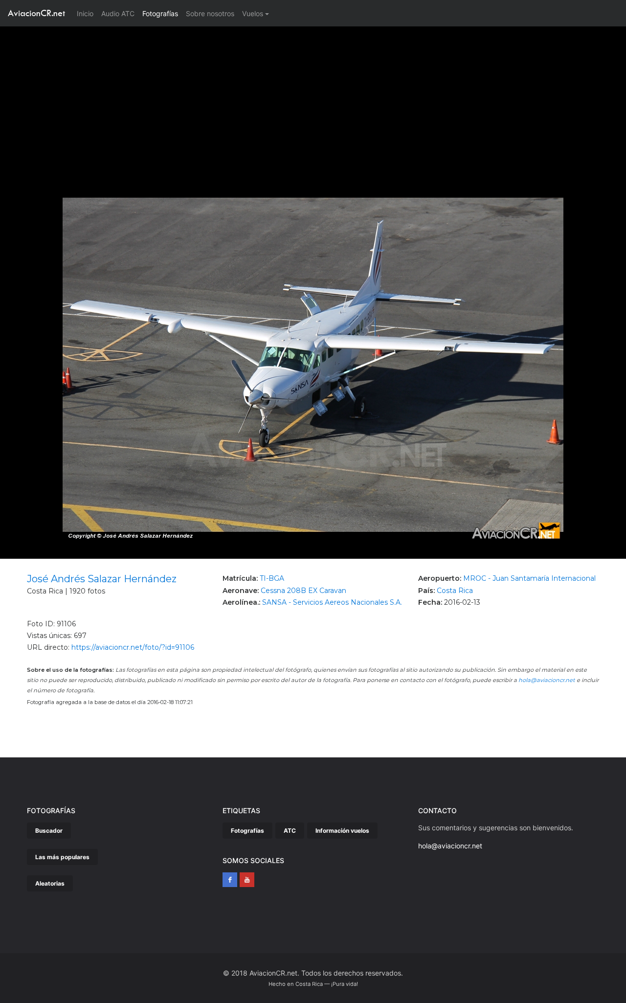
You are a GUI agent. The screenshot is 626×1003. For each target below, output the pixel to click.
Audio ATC (117, 13)
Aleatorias (50, 883)
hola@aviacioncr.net (546, 680)
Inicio (87, 13)
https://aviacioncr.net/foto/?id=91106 (132, 647)
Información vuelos (342, 830)
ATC (290, 830)
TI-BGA (272, 578)
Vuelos (252, 13)
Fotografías (160, 13)
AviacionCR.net (36, 13)
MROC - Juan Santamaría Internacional (529, 578)
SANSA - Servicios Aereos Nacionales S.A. (332, 602)
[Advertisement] (313, 99)
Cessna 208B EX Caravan (303, 590)
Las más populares (62, 857)
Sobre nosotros (210, 13)
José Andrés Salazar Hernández (102, 579)
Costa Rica (455, 590)
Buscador (49, 830)
